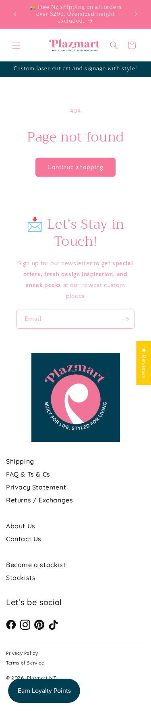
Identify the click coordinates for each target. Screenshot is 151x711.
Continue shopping (75, 167)
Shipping (20, 461)
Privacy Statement (36, 487)
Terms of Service (25, 663)
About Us (20, 526)
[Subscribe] (125, 319)
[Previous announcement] (15, 14)
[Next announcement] (136, 14)
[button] (16, 45)
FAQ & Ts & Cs (28, 474)
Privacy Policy (22, 653)
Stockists (20, 578)
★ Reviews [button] (143, 362)
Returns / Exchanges (39, 500)
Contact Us (23, 539)
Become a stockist (36, 565)
